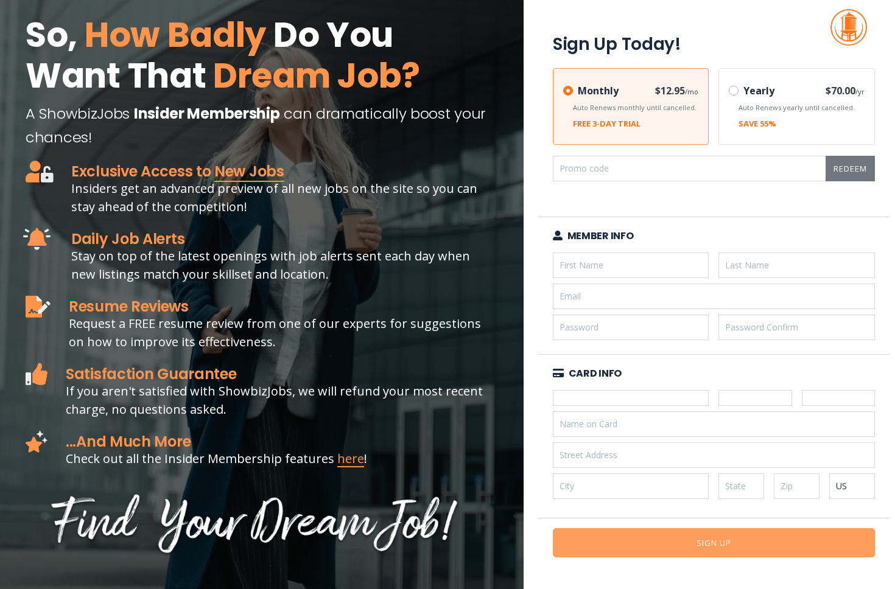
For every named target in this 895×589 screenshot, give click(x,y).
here (350, 458)
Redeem (850, 168)
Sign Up (714, 542)
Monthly (598, 90)
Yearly (758, 90)
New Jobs (249, 171)
